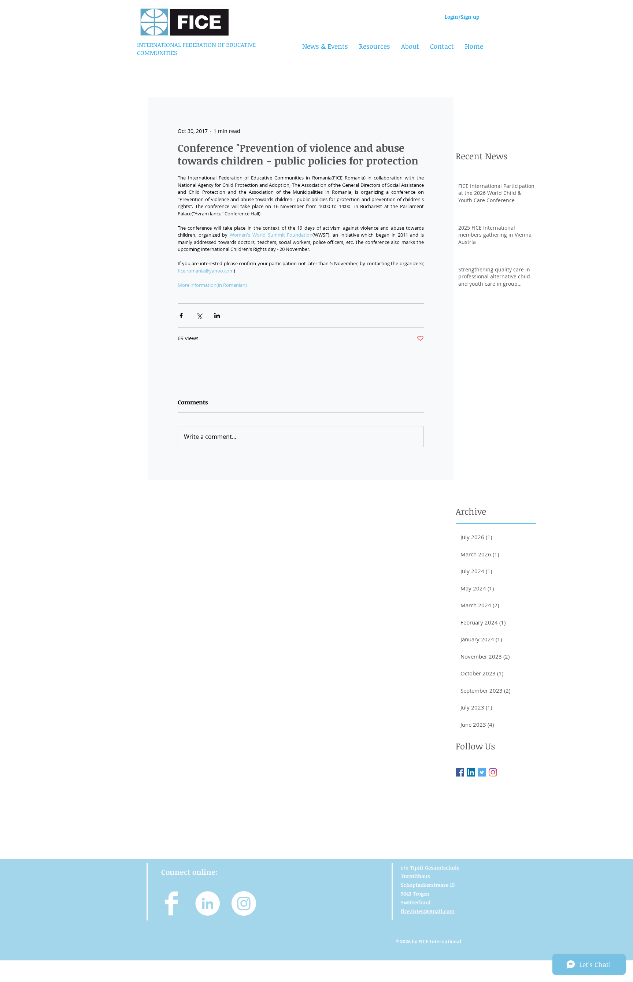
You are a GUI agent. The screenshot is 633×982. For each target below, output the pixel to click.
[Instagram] (493, 772)
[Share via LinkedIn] (217, 315)
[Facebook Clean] (171, 903)
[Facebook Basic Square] (460, 772)
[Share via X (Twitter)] (199, 315)
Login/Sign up (462, 16)
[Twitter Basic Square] (482, 772)
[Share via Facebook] (181, 315)
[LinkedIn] (471, 772)
